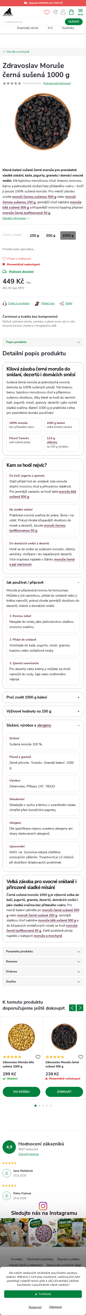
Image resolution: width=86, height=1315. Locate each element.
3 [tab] (43, 1106)
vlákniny (52, 442)
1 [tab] (35, 1106)
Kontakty (17, 1259)
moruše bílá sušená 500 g (57, 920)
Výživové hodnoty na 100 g (28, 711)
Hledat (73, 22)
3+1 (50, 28)
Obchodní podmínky (40, 1259)
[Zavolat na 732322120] (55, 12)
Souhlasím (45, 1294)
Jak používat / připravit (24, 582)
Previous (72, 1007)
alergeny (44, 725)
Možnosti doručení (21, 272)
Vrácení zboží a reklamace (25, 1265)
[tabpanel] (21, 1057)
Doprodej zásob (27, 28)
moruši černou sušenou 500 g (34, 196)
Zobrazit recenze (28, 1154)
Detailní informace (14, 218)
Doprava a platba (68, 1259)
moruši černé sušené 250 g (37, 915)
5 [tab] (50, 1106)
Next (80, 1007)
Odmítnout (55, 1307)
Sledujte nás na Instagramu (44, 1213)
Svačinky (68, 28)
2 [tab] (39, 1106)
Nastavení (35, 1307)
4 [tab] (47, 1106)
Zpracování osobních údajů (64, 1265)
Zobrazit (64, 1092)
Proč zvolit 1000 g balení (26, 697)
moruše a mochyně (48, 936)
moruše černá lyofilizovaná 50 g (26, 213)
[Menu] (80, 11)
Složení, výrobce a (28, 725)
